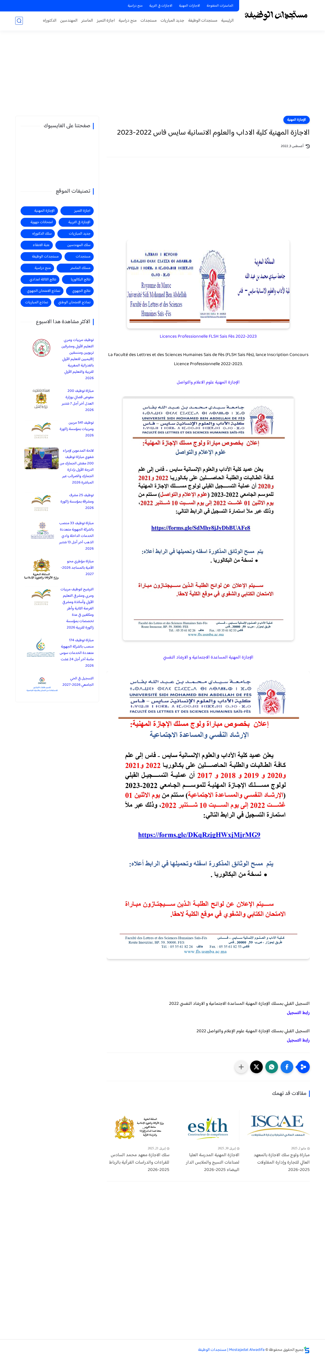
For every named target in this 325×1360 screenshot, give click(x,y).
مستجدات (148, 20)
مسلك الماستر (80, 268)
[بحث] (19, 21)
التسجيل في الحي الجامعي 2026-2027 (78, 681)
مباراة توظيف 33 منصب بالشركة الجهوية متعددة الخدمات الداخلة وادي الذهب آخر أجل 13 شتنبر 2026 (76, 536)
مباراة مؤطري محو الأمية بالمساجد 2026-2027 (77, 567)
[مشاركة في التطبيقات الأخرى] (241, 1067)
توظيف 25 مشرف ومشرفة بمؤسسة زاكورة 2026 (77, 501)
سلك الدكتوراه (42, 234)
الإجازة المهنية (296, 120)
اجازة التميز (106, 20)
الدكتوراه (49, 20)
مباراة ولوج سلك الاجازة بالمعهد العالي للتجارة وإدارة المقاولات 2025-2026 (282, 1162)
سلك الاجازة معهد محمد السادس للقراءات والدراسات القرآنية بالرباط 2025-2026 (139, 1162)
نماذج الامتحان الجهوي (43, 291)
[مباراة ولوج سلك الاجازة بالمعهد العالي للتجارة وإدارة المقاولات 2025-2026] (278, 1126)
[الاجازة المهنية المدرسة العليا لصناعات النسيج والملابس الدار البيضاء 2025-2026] (208, 1126)
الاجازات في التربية (160, 6)
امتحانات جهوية (41, 222)
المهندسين (68, 20)
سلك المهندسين (78, 245)
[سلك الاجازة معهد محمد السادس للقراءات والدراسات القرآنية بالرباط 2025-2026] (138, 1126)
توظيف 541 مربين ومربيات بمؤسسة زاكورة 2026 (77, 429)
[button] (287, 1067)
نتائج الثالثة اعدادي (42, 279)
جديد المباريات (172, 20)
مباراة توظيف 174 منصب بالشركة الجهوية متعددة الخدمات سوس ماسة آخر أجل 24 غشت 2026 (77, 653)
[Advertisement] (162, 76)
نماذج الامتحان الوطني (74, 302)
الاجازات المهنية (189, 6)
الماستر (87, 20)
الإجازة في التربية (79, 222)
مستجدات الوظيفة (202, 20)
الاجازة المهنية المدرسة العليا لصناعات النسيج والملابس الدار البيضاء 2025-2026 (212, 1162)
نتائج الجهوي (81, 291)
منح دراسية (135, 6)
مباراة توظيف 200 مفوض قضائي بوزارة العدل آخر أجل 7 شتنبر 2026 (78, 400)
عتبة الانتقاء (41, 245)
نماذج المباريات (36, 302)
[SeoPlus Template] (307, 1350)
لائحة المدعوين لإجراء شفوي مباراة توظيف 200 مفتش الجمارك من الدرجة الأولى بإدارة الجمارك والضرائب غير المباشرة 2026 (77, 467)
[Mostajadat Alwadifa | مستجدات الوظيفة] (275, 14)
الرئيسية (227, 20)
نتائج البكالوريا (80, 279)
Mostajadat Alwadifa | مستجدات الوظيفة (231, 1350)
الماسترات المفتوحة (220, 6)
